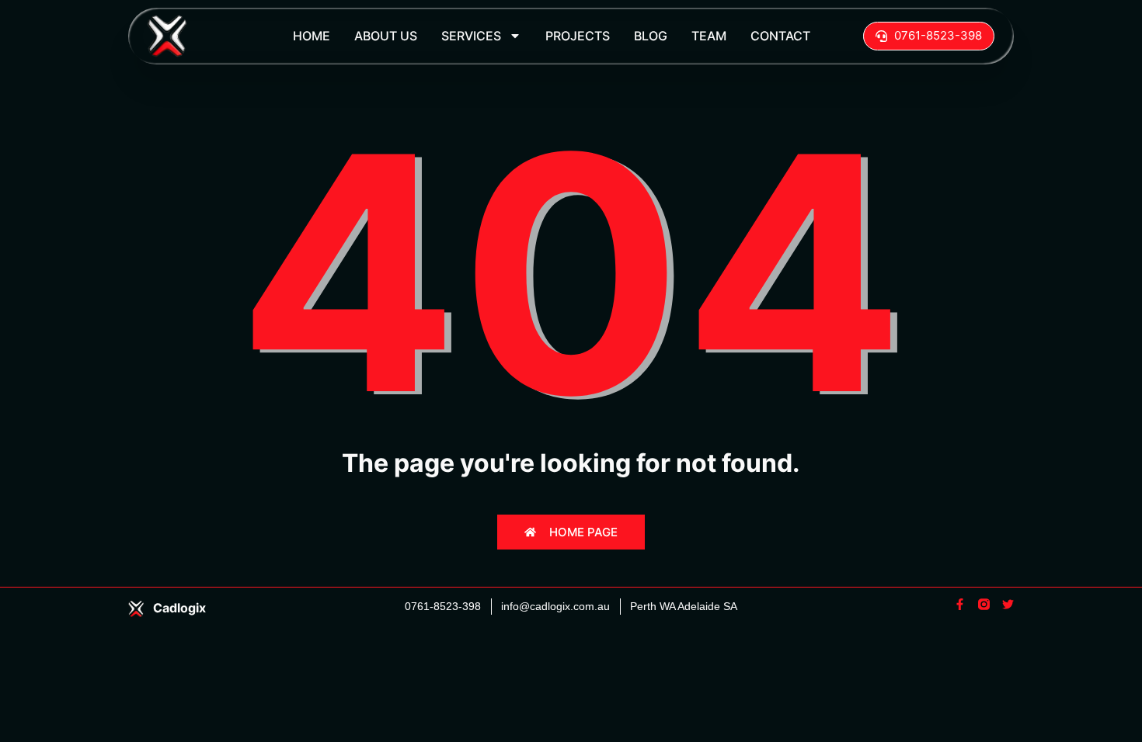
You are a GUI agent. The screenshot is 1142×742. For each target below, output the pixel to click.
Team (708, 35)
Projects (577, 35)
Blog (650, 35)
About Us (385, 35)
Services (471, 35)
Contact (780, 35)
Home (311, 35)
